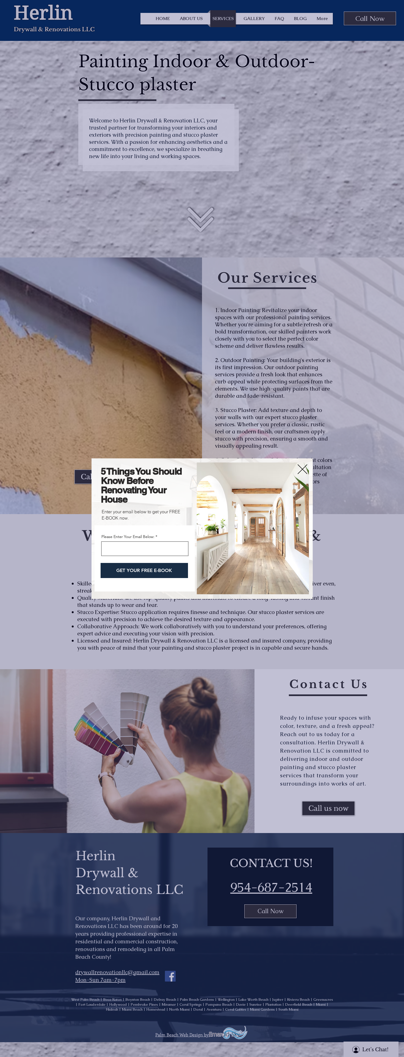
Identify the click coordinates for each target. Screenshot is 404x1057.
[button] (302, 469)
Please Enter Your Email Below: (127, 537)
